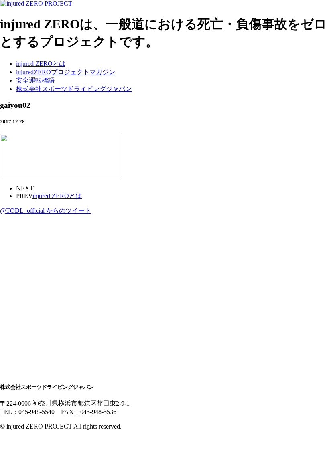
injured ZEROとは (40, 63)
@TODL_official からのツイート (45, 210)
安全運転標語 (35, 80)
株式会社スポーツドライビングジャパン (74, 88)
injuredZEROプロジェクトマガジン (65, 72)
